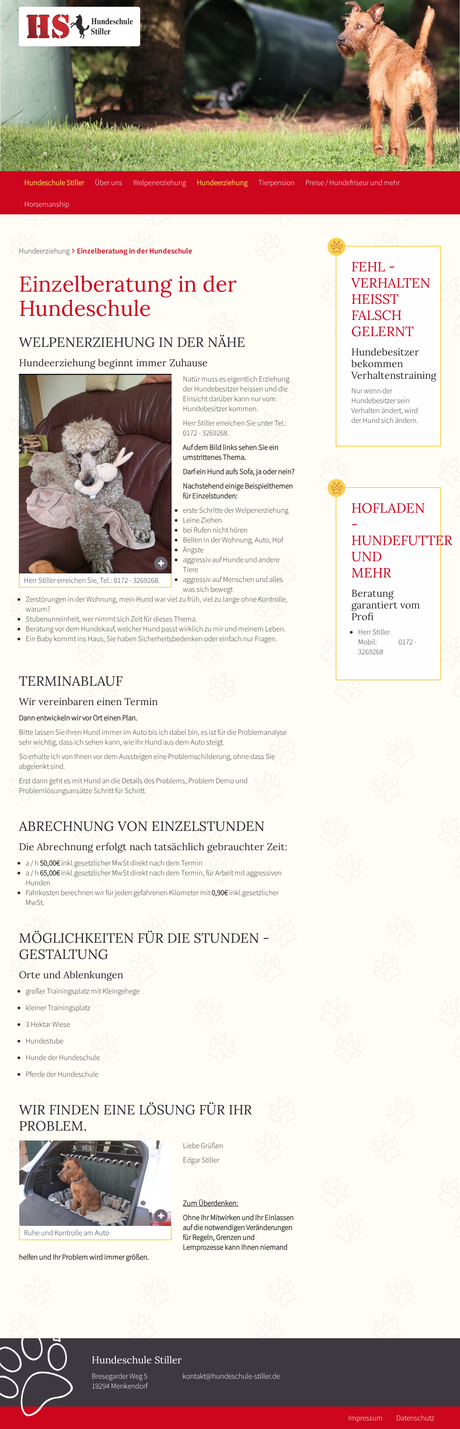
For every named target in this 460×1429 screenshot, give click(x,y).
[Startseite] (79, 26)
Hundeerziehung (222, 182)
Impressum (365, 1418)
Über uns (108, 182)
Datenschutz (415, 1418)
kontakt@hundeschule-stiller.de (231, 1376)
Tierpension (276, 182)
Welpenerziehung (159, 182)
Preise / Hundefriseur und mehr (352, 182)
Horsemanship (46, 204)
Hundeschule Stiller (54, 182)
